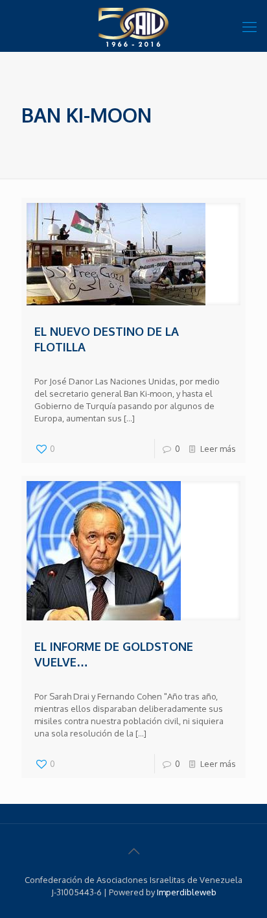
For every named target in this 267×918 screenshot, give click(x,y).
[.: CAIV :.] (133, 25)
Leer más (218, 448)
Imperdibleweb (186, 892)
